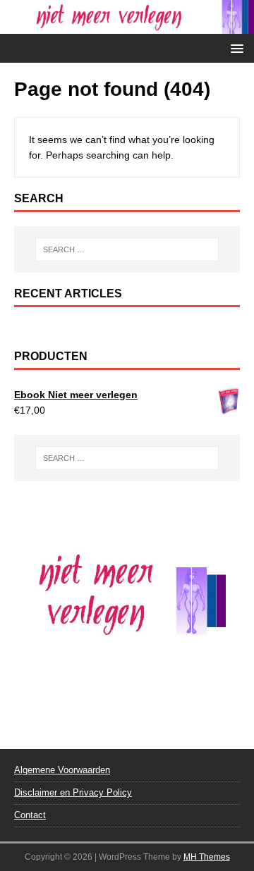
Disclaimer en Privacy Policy (73, 792)
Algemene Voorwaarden (62, 770)
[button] (234, 47)
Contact (30, 815)
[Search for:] (127, 249)
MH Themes (206, 857)
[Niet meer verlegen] (127, 26)
